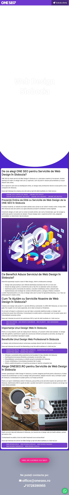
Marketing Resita (12, 350)
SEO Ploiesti (41, 322)
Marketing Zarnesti (28, 350)
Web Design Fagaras (44, 444)
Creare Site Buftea (55, 196)
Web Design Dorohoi (28, 444)
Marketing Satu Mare (45, 350)
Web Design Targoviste (14, 446)
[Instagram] (45, 468)
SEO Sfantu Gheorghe (27, 322)
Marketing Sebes (12, 352)
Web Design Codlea (32, 446)
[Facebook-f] (24, 468)
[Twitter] (34, 468)
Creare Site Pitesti (37, 194)
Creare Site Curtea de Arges (17, 194)
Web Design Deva (12, 444)
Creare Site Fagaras (38, 196)
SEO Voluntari (11, 322)
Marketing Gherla (27, 352)
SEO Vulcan (10, 324)
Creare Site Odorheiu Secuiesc (18, 196)
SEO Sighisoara (52, 322)
